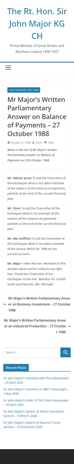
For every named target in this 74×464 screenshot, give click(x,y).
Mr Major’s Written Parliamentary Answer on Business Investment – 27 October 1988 (39, 304)
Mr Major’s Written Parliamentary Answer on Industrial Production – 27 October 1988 (35, 326)
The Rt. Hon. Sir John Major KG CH (37, 23)
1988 (50, 142)
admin (39, 142)
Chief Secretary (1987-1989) (23, 90)
